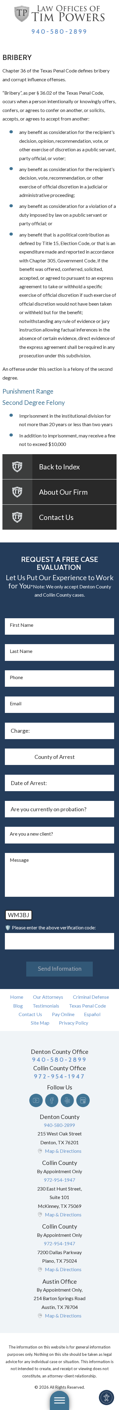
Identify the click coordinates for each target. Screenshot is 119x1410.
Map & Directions (63, 1151)
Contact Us (30, 1014)
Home (16, 997)
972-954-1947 (59, 1180)
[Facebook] (51, 1100)
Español (92, 1014)
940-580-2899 (59, 31)
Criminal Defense (91, 997)
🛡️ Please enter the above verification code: (50, 927)
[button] (106, 1397)
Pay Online (63, 1014)
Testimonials (46, 1005)
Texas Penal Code (87, 1005)
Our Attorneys (48, 997)
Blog (18, 1005)
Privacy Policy (73, 1023)
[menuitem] (16, 997)
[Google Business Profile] (82, 1100)
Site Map (40, 1023)
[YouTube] (35, 1100)
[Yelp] (67, 1100)
